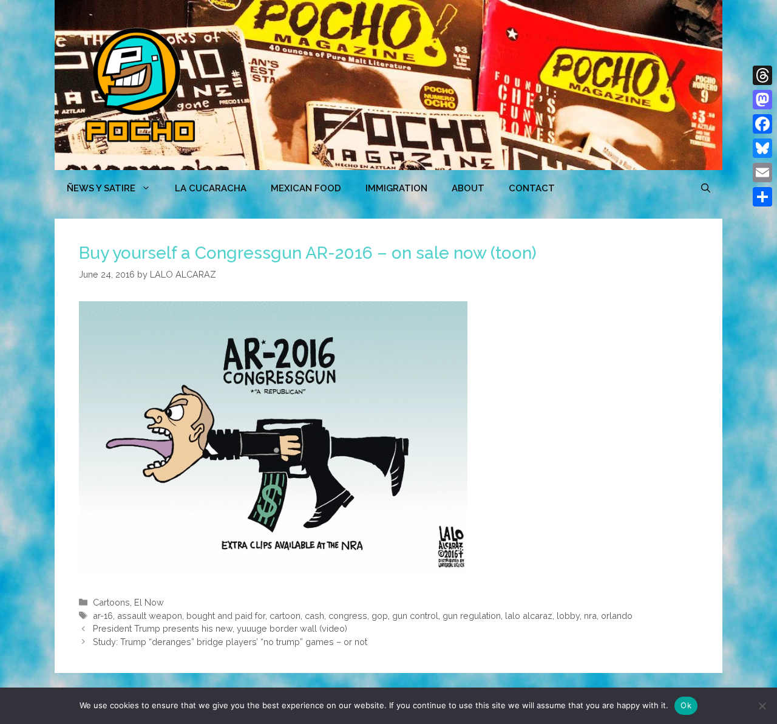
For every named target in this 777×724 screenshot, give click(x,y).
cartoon (285, 615)
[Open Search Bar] (705, 188)
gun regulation (472, 615)
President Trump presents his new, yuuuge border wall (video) (220, 628)
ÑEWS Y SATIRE (101, 188)
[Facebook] (762, 124)
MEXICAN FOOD (306, 188)
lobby (568, 615)
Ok (685, 705)
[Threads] (762, 75)
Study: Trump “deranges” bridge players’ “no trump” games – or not (230, 642)
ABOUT (468, 188)
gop (380, 615)
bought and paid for (225, 615)
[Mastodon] (762, 99)
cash (314, 615)
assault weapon (149, 615)
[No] (762, 706)
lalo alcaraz (528, 615)
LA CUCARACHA (210, 188)
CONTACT (532, 188)
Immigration (396, 188)
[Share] (762, 197)
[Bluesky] (762, 148)
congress (347, 615)
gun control (415, 615)
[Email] (762, 172)
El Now (149, 602)
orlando (617, 615)
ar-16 (103, 615)
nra (590, 615)
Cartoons (111, 602)
